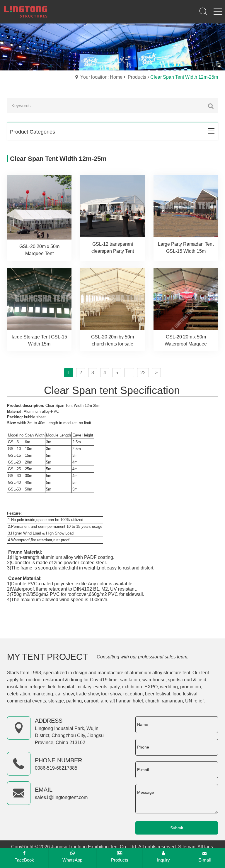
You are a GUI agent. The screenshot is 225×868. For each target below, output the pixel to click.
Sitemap (186, 846)
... (129, 372)
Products (137, 77)
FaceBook (24, 859)
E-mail (204, 859)
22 (143, 372)
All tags (205, 846)
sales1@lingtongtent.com (61, 797)
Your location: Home (101, 77)
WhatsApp (72, 859)
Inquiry (163, 859)
